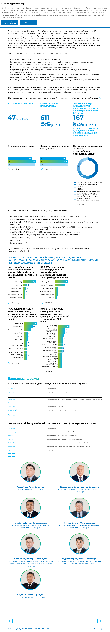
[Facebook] (95, 629)
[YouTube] (98, 629)
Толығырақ (28, 23)
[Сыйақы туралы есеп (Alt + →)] (99, 621)
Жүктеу (13, 415)
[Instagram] (91, 629)
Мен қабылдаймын (9, 22)
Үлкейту (15, 169)
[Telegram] (101, 629)
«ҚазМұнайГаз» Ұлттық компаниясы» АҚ (32, 629)
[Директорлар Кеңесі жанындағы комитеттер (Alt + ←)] (10, 621)
